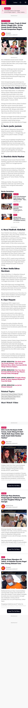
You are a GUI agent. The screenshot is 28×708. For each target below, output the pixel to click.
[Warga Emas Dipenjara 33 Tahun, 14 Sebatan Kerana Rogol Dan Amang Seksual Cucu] (6, 217)
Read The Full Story (14, 485)
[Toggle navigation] (25, 2)
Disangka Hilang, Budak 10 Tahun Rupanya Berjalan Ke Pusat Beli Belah (13, 379)
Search (20, 2)
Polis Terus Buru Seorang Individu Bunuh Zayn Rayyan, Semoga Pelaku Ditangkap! (13, 371)
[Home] (3, 2)
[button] (2, 9)
